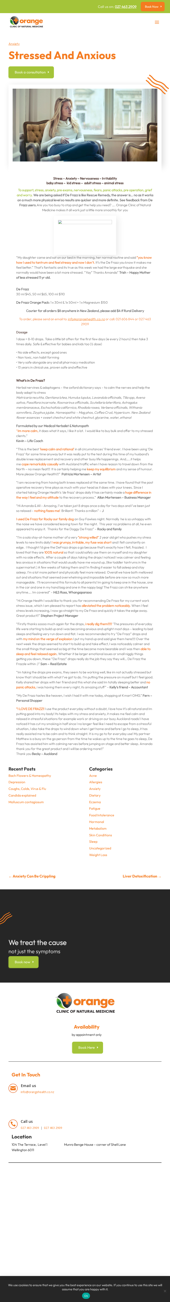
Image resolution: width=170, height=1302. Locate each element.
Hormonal (96, 822)
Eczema (95, 802)
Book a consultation (30, 72)
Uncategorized (100, 848)
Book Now (151, 7)
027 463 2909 (126, 6)
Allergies (95, 782)
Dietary (95, 795)
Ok (86, 1295)
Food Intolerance (101, 815)
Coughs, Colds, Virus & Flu (27, 789)
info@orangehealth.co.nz (86, 319)
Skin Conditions (100, 835)
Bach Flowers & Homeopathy (29, 775)
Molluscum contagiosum (26, 802)
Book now (22, 962)
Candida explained (22, 795)
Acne (93, 775)
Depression (16, 782)
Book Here (86, 1047)
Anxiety (14, 44)
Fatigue (94, 808)
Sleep (93, 841)
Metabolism (98, 828)
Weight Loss (98, 855)
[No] (165, 1291)
